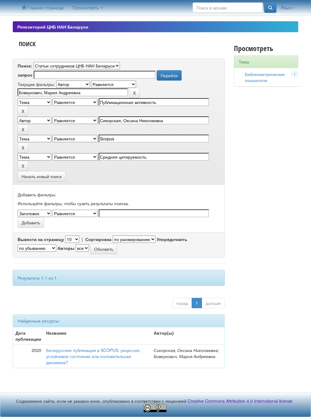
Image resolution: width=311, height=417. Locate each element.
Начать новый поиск (42, 176)
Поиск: (25, 66)
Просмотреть (86, 8)
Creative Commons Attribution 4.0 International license (240, 401)
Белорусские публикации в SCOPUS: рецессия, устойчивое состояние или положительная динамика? (93, 356)
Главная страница (44, 8)
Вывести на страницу (41, 239)
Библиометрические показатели (265, 77)
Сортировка (98, 239)
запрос (25, 75)
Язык (286, 8)
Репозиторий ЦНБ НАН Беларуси (52, 27)
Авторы (65, 248)
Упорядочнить (172, 239)
